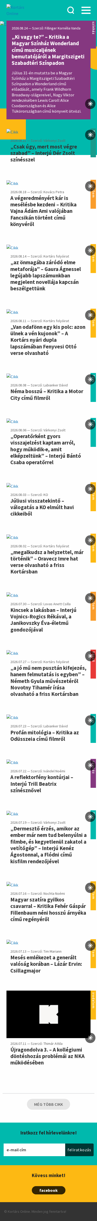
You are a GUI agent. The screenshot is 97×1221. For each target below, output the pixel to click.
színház (93, 22)
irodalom (93, 993)
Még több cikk (48, 1104)
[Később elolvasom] (90, 104)
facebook (48, 1190)
